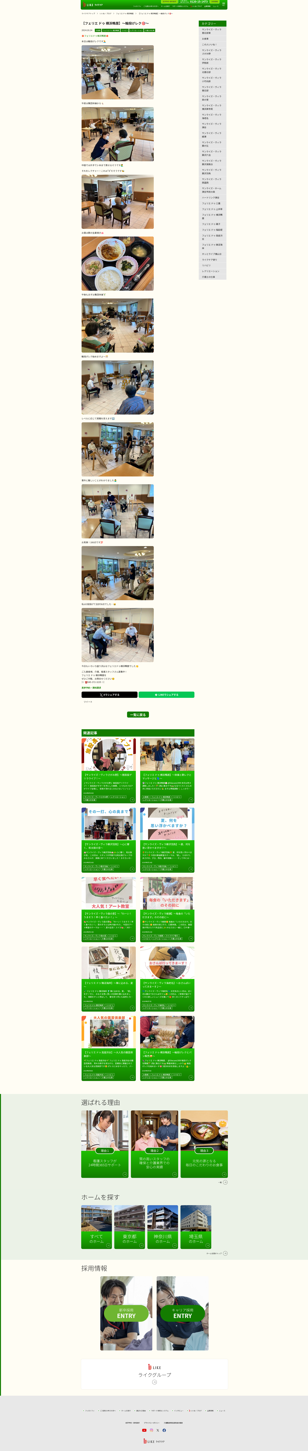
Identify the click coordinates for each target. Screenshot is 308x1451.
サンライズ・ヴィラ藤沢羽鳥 (211, 171)
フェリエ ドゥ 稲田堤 (212, 229)
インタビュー (178, 1411)
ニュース (215, 6)
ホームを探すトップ (214, 1253)
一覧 (220, 1182)
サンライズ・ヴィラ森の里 (211, 98)
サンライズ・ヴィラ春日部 (211, 88)
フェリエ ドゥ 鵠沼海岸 (212, 246)
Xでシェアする (111, 694)
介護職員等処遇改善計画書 (173, 1423)
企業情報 (207, 6)
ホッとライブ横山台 (211, 253)
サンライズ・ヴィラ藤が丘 (211, 144)
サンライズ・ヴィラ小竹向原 (211, 79)
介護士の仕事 (149, 30)
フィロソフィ (137, 6)
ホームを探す (165, 6)
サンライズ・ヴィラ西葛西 (211, 180)
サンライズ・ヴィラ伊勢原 (211, 61)
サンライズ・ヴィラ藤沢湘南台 (211, 162)
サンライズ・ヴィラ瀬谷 (211, 125)
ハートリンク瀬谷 (210, 197)
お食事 (98, 30)
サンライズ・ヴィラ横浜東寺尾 (211, 107)
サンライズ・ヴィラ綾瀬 (211, 134)
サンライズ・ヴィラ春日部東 (211, 31)
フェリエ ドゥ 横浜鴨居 (125, 13)
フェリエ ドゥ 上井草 (212, 209)
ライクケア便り (209, 259)
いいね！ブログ (197, 6)
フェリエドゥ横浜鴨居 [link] (95, 35)
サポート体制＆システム (180, 6)
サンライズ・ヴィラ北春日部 (211, 70)
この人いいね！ (209, 44)
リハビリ (125, 30)
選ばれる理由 (141, 1411)
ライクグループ (154, 1374)
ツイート (88, 701)
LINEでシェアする (168, 694)
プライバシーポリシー (152, 1423)
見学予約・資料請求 (132, 1423)
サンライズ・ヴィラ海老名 (211, 116)
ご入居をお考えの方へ (151, 6)
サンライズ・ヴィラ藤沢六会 (211, 153)
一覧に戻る (138, 714)
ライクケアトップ (88, 13)
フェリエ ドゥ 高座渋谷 (212, 237)
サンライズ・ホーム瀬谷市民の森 (211, 190)
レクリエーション (136, 30)
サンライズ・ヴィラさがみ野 (211, 52)
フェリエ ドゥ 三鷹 (211, 203)
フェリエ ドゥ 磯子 (211, 223)
